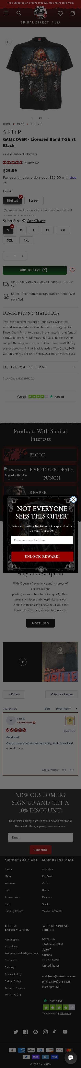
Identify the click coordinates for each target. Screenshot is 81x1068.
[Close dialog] (73, 499)
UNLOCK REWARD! (42, 556)
